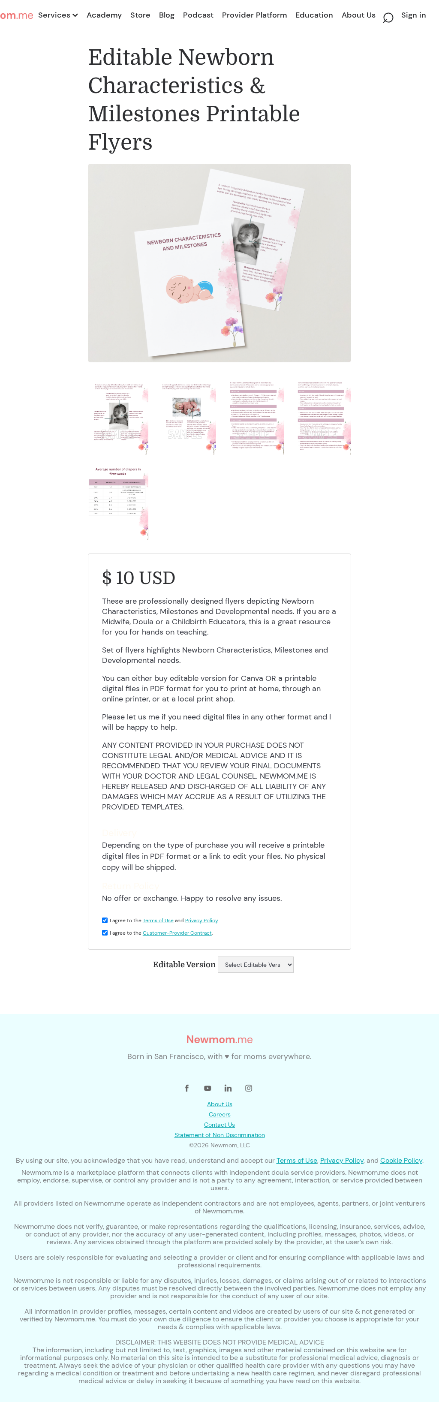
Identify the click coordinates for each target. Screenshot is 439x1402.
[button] (57, 15)
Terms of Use (158, 920)
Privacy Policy (201, 920)
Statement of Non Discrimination (219, 1135)
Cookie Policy (401, 1160)
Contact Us (219, 1124)
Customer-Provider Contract (177, 933)
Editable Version (184, 964)
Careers (220, 1114)
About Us (219, 1104)
